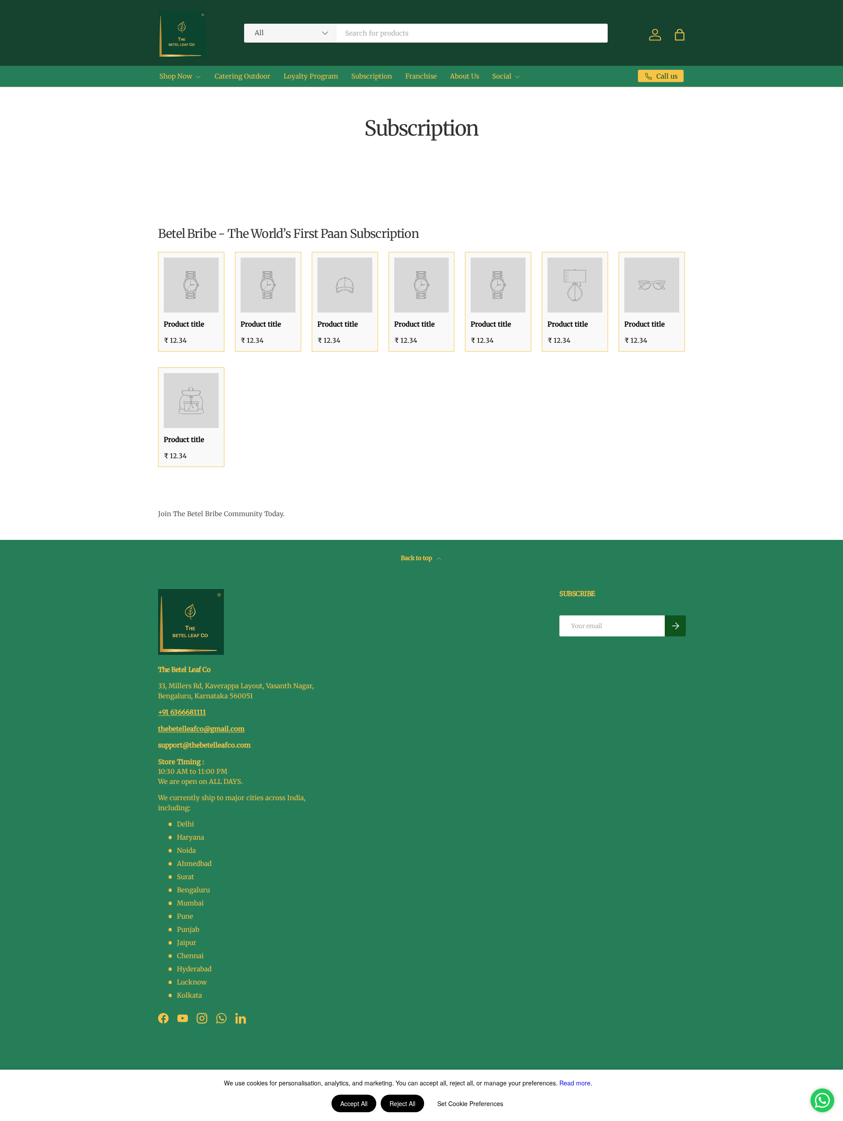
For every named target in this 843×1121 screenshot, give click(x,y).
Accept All (353, 1103)
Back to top (417, 558)
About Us (464, 76)
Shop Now (175, 76)
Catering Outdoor (242, 76)
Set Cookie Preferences (470, 1103)
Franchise (421, 76)
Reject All (402, 1103)
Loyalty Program (311, 76)
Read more (575, 1082)
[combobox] (426, 33)
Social (502, 76)
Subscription (371, 76)
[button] (679, 34)
